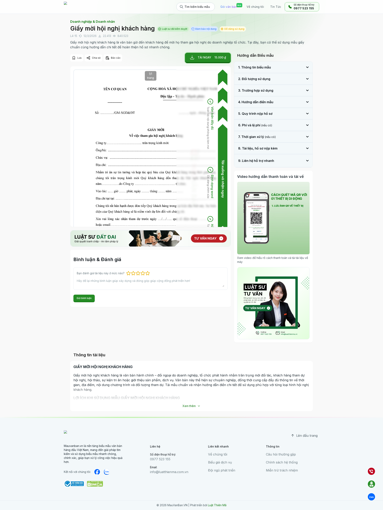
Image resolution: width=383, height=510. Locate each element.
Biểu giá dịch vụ (220, 462)
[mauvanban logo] (81, 7)
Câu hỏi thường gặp (281, 454)
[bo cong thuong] (74, 483)
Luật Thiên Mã (217, 505)
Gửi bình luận (84, 298)
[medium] (107, 472)
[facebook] (97, 472)
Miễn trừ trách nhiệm (282, 470)
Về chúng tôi (217, 454)
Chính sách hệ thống (282, 462)
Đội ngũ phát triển (221, 470)
